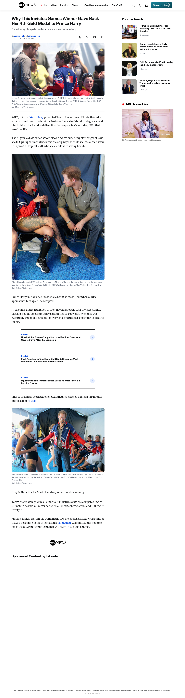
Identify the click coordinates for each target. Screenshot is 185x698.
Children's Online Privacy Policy (78, 690)
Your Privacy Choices (152, 690)
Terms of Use (138, 690)
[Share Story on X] (87, 37)
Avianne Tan (34, 35)
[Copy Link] (101, 37)
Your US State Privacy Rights (53, 690)
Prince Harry (36, 117)
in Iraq (32, 400)
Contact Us (165, 690)
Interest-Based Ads (100, 690)
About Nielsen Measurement (120, 690)
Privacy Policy (35, 690)
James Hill (19, 35)
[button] (13, 5)
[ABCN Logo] (27, 5)
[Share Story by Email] (94, 37)
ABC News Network (21, 690)
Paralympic (64, 522)
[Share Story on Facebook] (80, 37)
